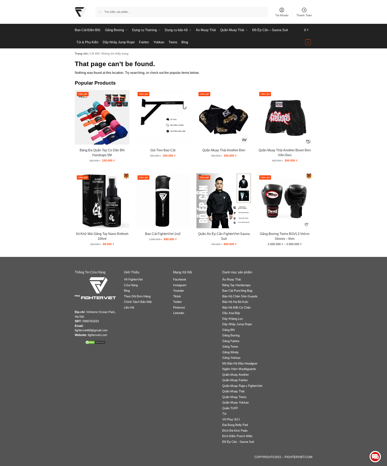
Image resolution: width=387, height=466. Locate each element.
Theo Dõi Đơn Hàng (137, 296)
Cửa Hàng (131, 285)
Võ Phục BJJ (231, 419)
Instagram (179, 285)
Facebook (179, 279)
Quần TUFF (230, 408)
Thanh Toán (304, 15)
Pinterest (179, 307)
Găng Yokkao (231, 357)
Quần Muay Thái (233, 391)
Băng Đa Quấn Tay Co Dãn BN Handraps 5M (102, 152)
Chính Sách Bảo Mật (138, 301)
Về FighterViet (133, 279)
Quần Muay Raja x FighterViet (242, 385)
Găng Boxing (231, 335)
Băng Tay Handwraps (236, 285)
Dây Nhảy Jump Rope (237, 324)
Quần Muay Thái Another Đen (223, 150)
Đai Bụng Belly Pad (235, 425)
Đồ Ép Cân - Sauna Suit (238, 441)
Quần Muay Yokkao (235, 402)
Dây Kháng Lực (232, 318)
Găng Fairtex (231, 341)
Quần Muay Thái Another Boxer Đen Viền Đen (285, 152)
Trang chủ (81, 53)
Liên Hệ (129, 307)
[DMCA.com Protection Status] (95, 342)
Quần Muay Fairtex (235, 380)
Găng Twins (230, 346)
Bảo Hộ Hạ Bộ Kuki (235, 301)
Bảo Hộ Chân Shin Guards (240, 296)
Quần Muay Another (235, 374)
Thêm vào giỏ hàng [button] (163, 164)
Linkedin (178, 313)
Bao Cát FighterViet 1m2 (163, 234)
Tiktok (177, 296)
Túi (224, 413)
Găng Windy (230, 352)
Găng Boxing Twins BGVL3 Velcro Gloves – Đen (284, 236)
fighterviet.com (97, 335)
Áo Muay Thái (231, 279)
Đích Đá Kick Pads (235, 430)
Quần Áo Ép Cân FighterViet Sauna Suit (224, 236)
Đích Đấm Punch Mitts (237, 436)
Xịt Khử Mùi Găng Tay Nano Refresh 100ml (102, 236)
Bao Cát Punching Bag (237, 290)
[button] (308, 36)
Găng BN (228, 330)
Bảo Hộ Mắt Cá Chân (236, 307)
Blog (127, 290)
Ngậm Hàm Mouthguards (239, 369)
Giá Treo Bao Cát (162, 150)
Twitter (177, 301)
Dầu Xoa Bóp (231, 313)
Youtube (178, 290)
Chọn (102, 169)
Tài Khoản (281, 15)
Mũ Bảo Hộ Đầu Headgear (239, 363)
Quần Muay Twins (234, 397)
